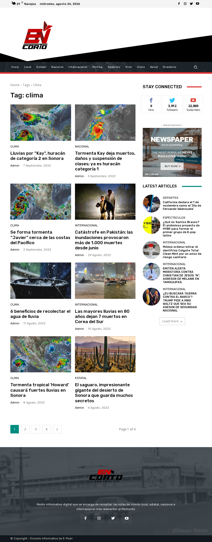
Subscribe (193, 99)
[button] (196, 67)
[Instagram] (185, 4)
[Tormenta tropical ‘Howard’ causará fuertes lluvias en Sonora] (40, 354)
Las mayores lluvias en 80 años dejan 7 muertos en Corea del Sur (102, 316)
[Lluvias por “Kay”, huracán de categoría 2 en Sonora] (40, 122)
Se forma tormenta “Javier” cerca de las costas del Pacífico (40, 237)
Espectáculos (174, 217)
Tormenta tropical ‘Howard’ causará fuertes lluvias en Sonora (39, 390)
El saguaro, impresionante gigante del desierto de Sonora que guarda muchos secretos (104, 392)
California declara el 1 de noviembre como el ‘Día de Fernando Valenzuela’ (182, 206)
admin (14, 165)
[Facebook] (179, 4)
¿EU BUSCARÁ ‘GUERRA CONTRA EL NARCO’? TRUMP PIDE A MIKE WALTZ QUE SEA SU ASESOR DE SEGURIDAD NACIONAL (180, 302)
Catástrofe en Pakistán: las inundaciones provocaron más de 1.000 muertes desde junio (104, 239)
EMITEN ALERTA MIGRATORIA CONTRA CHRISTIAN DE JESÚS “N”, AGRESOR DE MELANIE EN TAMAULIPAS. (181, 275)
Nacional (82, 146)
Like (151, 99)
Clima (14, 146)
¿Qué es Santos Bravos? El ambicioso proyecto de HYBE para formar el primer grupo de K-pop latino (181, 228)
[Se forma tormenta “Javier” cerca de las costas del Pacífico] (40, 202)
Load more (170, 321)
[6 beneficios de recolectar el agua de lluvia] (40, 280)
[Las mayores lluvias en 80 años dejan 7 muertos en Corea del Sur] (105, 280)
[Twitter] (191, 4)
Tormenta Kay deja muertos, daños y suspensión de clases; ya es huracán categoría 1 (105, 161)
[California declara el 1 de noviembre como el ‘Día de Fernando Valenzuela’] (151, 203)
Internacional (86, 225)
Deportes (170, 197)
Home (14, 85)
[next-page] (57, 429)
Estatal (81, 378)
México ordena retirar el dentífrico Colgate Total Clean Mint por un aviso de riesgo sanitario (182, 252)
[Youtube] (197, 4)
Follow (172, 99)
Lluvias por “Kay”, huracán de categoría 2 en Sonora (37, 156)
